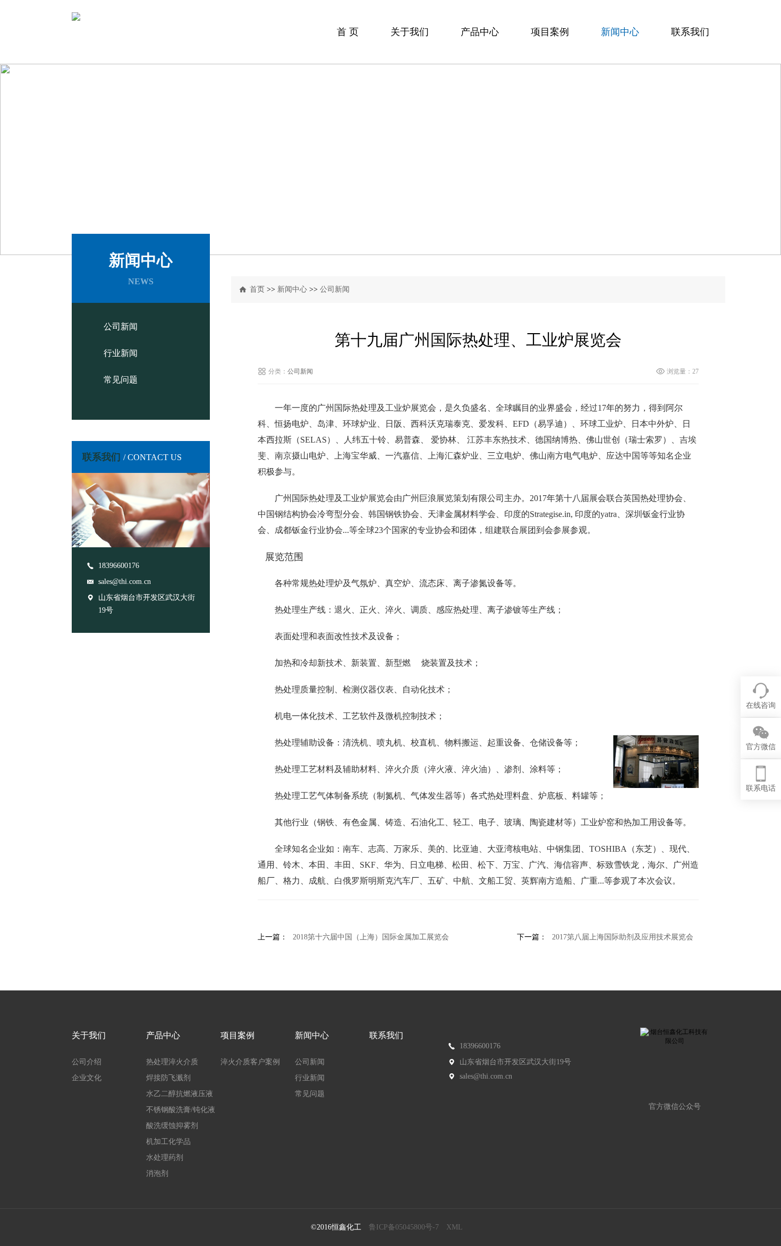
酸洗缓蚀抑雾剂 (172, 1126)
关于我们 (409, 32)
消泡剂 (157, 1173)
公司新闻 (121, 326)
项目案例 (550, 32)
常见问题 (121, 379)
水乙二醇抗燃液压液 (179, 1094)
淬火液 (440, 769)
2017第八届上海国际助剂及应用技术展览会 (622, 937)
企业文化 (86, 1078)
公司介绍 (86, 1062)
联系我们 (690, 32)
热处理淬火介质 (172, 1062)
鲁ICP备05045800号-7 (404, 1227)
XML (454, 1227)
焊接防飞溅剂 (168, 1078)
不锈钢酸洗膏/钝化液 (180, 1110)
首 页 (348, 32)
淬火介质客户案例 (250, 1062)
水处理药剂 (164, 1158)
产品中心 (480, 32)
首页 (257, 289)
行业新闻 (121, 353)
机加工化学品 (168, 1142)
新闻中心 (620, 32)
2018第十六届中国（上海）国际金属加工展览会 (371, 937)
